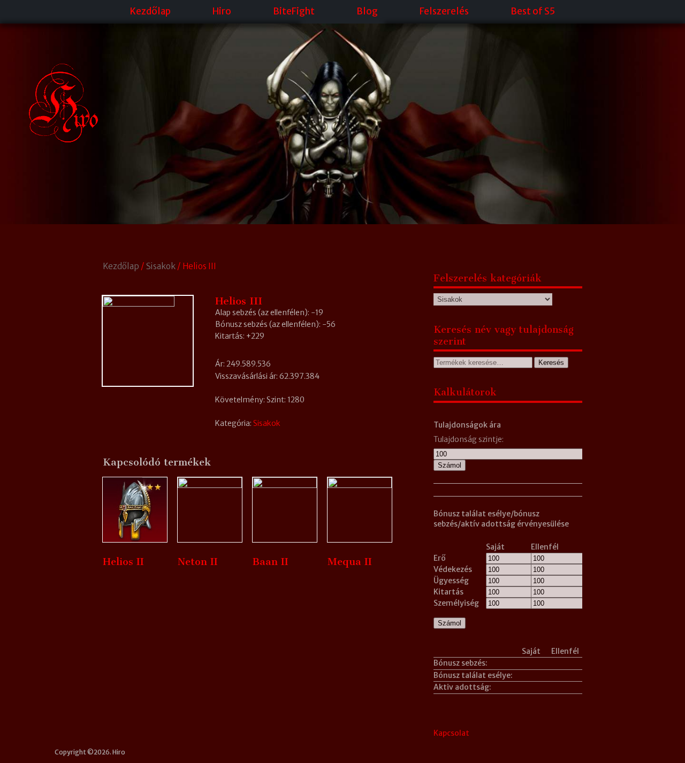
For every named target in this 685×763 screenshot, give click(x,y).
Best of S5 (533, 11)
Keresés (551, 362)
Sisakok (161, 266)
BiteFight (294, 11)
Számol (449, 465)
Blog (367, 11)
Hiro (221, 11)
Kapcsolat (451, 733)
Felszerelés (444, 11)
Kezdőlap (150, 11)
